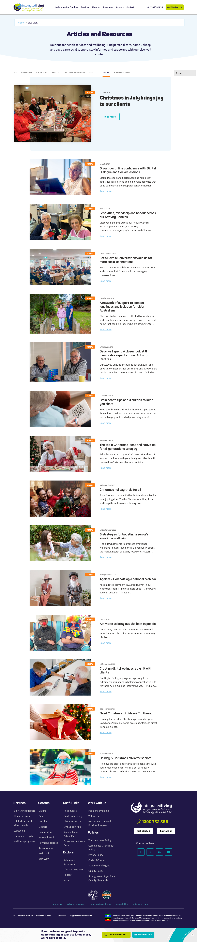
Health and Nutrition (74, 72)
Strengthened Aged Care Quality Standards (101, 878)
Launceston (45, 832)
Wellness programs (24, 841)
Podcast (68, 874)
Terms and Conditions (100, 904)
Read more (110, 116)
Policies (93, 832)
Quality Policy (95, 870)
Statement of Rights (99, 865)
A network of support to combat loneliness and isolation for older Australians (122, 306)
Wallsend (44, 853)
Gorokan (43, 821)
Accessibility (122, 904)
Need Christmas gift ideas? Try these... (126, 713)
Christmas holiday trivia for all (120, 489)
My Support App (72, 826)
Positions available (98, 810)
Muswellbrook (46, 837)
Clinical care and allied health (23, 823)
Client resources (72, 821)
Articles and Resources (70, 862)
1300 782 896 (155, 822)
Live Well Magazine (74, 869)
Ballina (42, 810)
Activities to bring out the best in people (128, 624)
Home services (22, 816)
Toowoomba (46, 848)
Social (106, 72)
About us (57, 904)
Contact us (166, 831)
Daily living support (24, 810)
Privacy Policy (95, 854)
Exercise (55, 72)
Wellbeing (19, 830)
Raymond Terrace (48, 842)
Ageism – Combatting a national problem (128, 579)
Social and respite (23, 836)
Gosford (43, 826)
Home (21, 22)
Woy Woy (44, 858)
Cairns (42, 816)
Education (41, 72)
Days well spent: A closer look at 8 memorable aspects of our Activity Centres (124, 355)
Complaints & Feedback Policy (101, 847)
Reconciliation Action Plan (71, 834)
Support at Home (122, 72)
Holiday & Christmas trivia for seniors (125, 758)
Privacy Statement (75, 904)
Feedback (62, 915)
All (15, 72)
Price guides (70, 810)
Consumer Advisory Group (74, 843)
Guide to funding (73, 816)
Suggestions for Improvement (81, 915)
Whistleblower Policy (99, 840)
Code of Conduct (97, 860)
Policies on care (140, 904)
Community (26, 72)
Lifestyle (94, 72)
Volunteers (94, 816)
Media (67, 880)
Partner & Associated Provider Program (99, 823)
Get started (143, 831)
